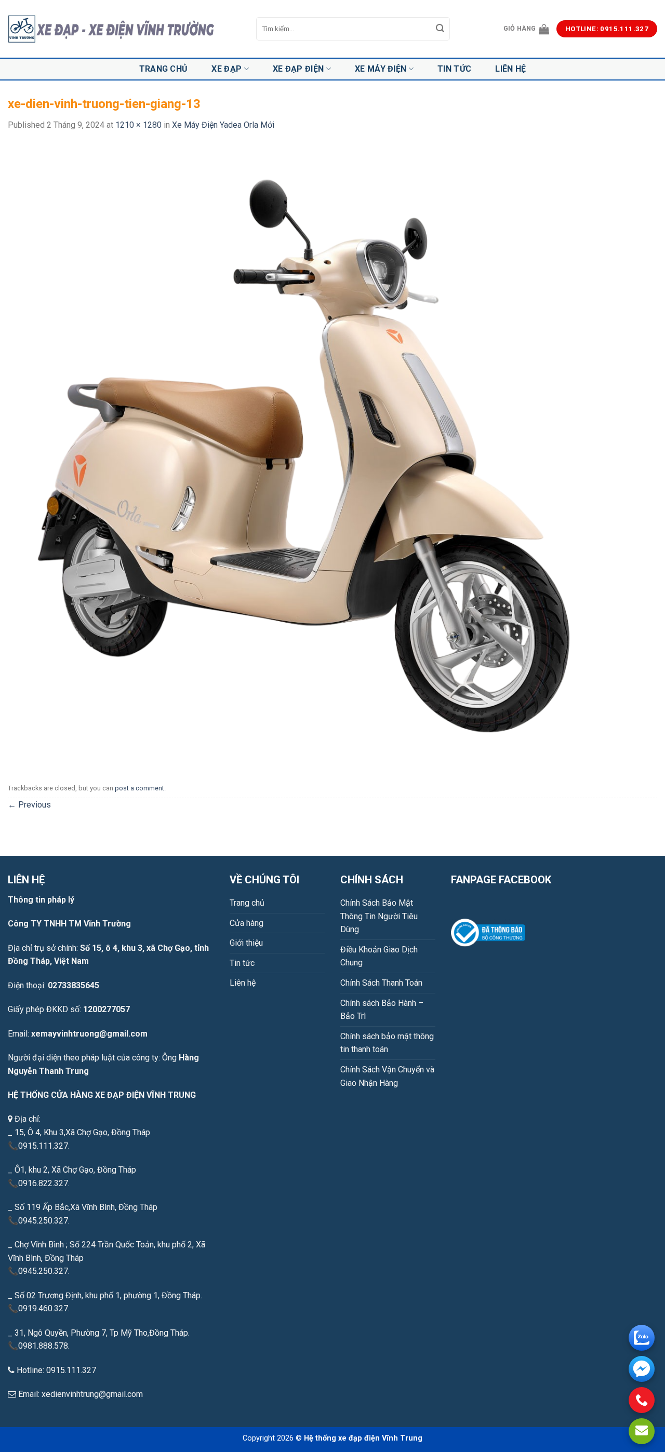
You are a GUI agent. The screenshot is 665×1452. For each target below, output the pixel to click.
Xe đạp (226, 69)
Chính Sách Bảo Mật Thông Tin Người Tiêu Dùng (379, 916)
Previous (29, 805)
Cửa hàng (246, 923)
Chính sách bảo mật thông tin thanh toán (387, 1043)
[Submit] (440, 29)
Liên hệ (510, 69)
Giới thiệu (246, 943)
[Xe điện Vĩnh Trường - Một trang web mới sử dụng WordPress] (124, 29)
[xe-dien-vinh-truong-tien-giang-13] (302, 455)
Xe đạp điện (298, 69)
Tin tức (454, 69)
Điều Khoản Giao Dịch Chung (379, 956)
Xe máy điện (381, 69)
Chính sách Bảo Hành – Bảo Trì (381, 1009)
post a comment (139, 788)
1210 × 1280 (138, 125)
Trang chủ (163, 69)
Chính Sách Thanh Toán (381, 983)
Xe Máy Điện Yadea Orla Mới (223, 125)
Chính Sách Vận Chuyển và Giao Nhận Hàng (387, 1076)
